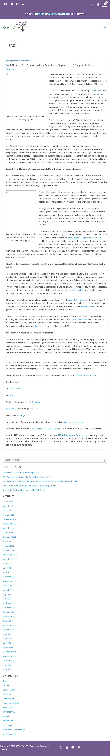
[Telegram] (17, 4)
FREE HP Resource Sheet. (85, 375)
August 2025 (8, 506)
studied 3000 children (77, 300)
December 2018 (9, 652)
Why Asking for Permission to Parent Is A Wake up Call (27, 477)
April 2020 (7, 603)
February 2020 (9, 607)
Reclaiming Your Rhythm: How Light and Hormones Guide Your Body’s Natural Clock (40, 481)
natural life (8, 721)
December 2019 (9, 612)
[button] (93, 4)
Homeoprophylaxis (13, 61)
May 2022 (7, 541)
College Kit (40, 14)
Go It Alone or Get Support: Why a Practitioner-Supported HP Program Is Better (50, 65)
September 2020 (10, 585)
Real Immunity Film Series (14, 729)
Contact (3, 749)
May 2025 (7, 510)
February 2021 (9, 577)
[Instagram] (11, 4)
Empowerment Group (73, 422)
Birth (5, 681)
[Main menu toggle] (104, 26)
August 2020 (8, 590)
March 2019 (8, 647)
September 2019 (10, 625)
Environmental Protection (57, 14)
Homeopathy (8, 698)
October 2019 (8, 621)
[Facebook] (5, 4)
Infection (6, 716)
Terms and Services (38, 746)
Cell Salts (7, 685)
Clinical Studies (9, 690)
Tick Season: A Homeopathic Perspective (21, 472)
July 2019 (7, 634)
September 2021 (10, 554)
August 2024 (8, 528)
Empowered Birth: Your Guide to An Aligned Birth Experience (29, 486)
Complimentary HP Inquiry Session (45, 429)
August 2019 (8, 629)
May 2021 (7, 568)
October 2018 (8, 660)
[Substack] (23, 5)
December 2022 (9, 537)
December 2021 (9, 550)
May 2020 (7, 599)
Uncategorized (9, 734)
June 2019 (7, 638)
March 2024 (8, 532)
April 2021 (7, 572)
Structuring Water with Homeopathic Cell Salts (24, 490)
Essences (7, 694)
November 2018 (9, 656)
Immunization (26, 61)
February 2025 (9, 515)
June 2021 (7, 563)
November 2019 (9, 616)
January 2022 (8, 546)
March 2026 (8, 501)
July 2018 (7, 665)
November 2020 (9, 581)
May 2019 (7, 643)
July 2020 (7, 594)
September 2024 (10, 524)
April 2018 (7, 669)
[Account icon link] (98, 4)
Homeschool (8, 707)
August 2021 (8, 559)
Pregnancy (7, 725)
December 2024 (9, 519)
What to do (11, 409)
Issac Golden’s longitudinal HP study (83, 238)
